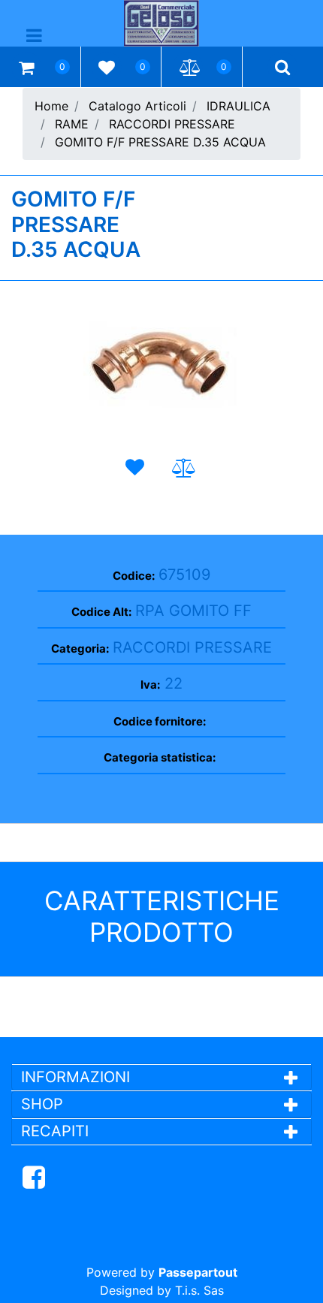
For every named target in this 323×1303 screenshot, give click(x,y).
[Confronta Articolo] (184, 468)
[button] (161, 365)
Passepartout (197, 1272)
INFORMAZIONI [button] (77, 1077)
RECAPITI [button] (55, 1131)
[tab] (161, 1077)
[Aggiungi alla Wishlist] (138, 467)
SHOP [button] (42, 1104)
